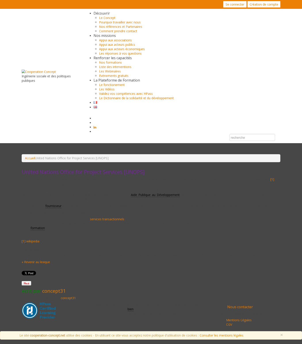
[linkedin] (95, 127)
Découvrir (102, 13)
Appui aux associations (115, 40)
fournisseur (53, 206)
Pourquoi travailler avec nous (120, 22)
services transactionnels (107, 219)
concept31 (54, 290)
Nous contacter (240, 306)
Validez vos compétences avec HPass (126, 93)
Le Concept (107, 18)
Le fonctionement (112, 85)
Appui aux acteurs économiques (122, 49)
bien (131, 309)
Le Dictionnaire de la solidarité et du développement (136, 98)
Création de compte (264, 4)
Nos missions (105, 35)
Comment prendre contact (118, 31)
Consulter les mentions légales (221, 335)
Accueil (30, 158)
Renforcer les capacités (113, 57)
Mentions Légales (239, 320)
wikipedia (33, 241)
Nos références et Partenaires (120, 27)
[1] (272, 179)
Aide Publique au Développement (155, 195)
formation (38, 228)
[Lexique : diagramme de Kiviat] (25, 241)
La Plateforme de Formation (117, 80)
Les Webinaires (110, 71)
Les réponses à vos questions (120, 53)
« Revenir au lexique (36, 262)
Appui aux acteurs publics (117, 44)
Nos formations (110, 62)
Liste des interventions (115, 67)
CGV (229, 324)
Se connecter (235, 4)
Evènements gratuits (113, 76)
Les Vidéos (107, 89)
